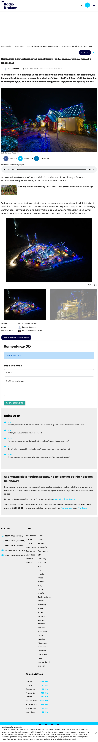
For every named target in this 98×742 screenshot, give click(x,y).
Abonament (43, 551)
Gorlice (29, 563)
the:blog (41, 639)
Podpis (9, 373)
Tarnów (29, 543)
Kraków (29, 540)
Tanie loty (42, 605)
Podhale (29, 559)
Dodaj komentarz (15, 403)
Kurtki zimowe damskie (41, 616)
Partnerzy (42, 559)
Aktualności (6, 46)
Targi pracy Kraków (41, 589)
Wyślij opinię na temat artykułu (16, 337)
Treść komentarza (15, 381)
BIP (39, 555)
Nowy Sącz (19, 46)
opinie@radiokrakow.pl (64, 499)
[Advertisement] (49, 28)
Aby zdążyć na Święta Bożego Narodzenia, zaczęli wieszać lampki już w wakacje (55, 187)
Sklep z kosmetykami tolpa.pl (44, 662)
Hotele (40, 609)
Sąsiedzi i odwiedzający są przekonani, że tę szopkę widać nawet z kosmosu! (59, 46)
